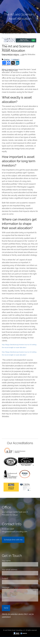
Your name (14, 561)
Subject (13, 578)
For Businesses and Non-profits (14, 33)
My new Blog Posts (10, 70)
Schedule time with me (13, 540)
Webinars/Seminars (10, 65)
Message (14, 587)
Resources (6, 49)
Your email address (18, 570)
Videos (15, 60)
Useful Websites (28, 54)
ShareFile (5, 60)
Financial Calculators (10, 54)
